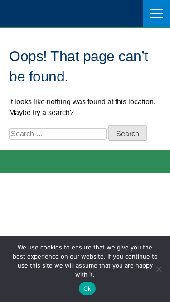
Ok (87, 288)
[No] (158, 268)
